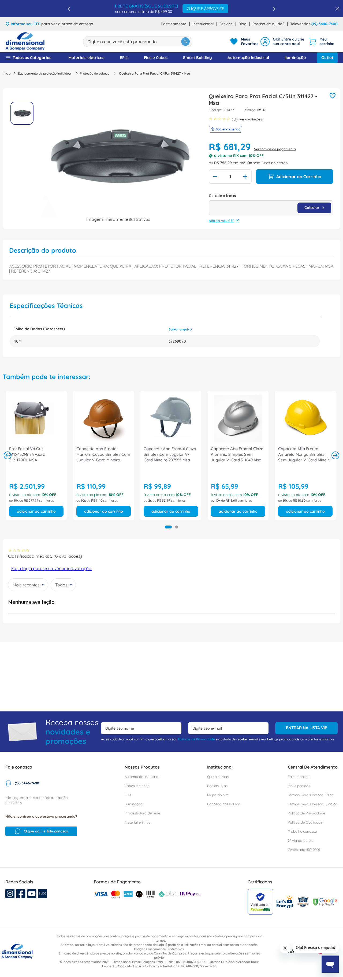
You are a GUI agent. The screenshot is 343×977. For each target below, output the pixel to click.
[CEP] (271, 204)
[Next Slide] (274, 8)
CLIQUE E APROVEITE (205, 8)
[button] (168, 527)
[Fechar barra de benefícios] (336, 8)
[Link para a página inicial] (6, 73)
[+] (245, 176)
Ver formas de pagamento (275, 149)
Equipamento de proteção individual (45, 73)
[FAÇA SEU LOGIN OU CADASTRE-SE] (283, 41)
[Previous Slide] (69, 8)
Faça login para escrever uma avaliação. (51, 568)
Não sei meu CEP (221, 221)
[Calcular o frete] (314, 208)
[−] (214, 176)
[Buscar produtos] (185, 41)
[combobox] (138, 41)
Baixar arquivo (180, 329)
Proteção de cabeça (94, 73)
